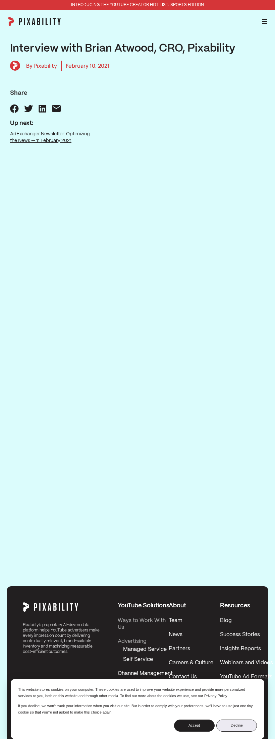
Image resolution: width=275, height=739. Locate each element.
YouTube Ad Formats (246, 676)
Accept (194, 725)
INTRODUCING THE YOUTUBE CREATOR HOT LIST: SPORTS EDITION (137, 5)
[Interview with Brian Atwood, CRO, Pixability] (14, 108)
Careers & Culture (191, 662)
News (175, 634)
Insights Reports (240, 648)
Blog (226, 620)
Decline (237, 725)
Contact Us (183, 676)
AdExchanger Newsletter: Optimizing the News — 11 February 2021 (50, 137)
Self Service (138, 659)
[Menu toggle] (264, 21)
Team (175, 620)
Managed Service (145, 649)
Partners (179, 648)
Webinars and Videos (246, 662)
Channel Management (145, 673)
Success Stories (240, 634)
